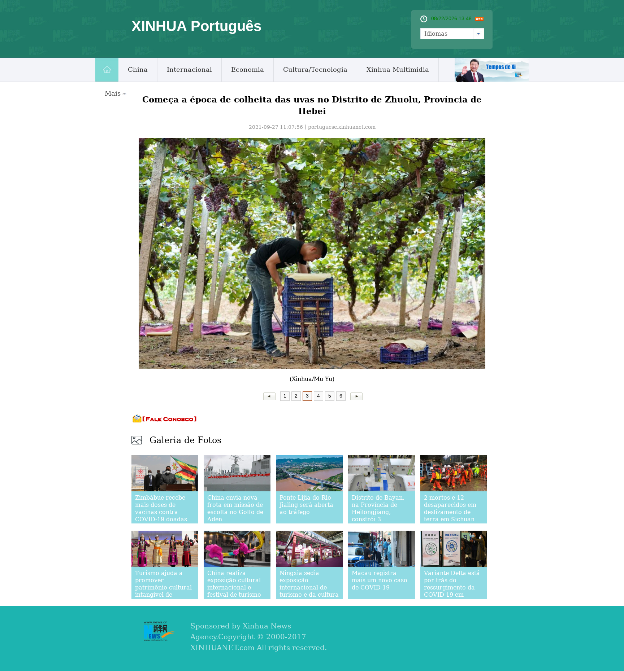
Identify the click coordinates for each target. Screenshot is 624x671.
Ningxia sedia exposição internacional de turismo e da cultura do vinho (309, 587)
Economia (247, 69)
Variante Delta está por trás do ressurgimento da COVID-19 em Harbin (452, 587)
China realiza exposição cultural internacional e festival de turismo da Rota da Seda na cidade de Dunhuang (237, 591)
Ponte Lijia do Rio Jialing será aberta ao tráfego (306, 505)
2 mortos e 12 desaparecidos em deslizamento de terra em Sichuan (450, 508)
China (138, 69)
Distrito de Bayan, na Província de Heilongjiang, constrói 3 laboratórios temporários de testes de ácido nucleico (378, 523)
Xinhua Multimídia (398, 69)
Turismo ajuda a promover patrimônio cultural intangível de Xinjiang (163, 587)
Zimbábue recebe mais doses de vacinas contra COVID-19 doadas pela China (161, 512)
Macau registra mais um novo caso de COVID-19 (379, 580)
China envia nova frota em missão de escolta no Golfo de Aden (235, 508)
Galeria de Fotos (185, 440)
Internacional (189, 69)
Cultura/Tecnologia (315, 69)
